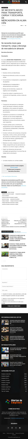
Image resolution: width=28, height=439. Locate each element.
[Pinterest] (14, 28)
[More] (20, 28)
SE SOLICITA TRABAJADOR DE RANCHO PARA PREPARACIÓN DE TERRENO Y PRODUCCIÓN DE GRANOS (7, 223)
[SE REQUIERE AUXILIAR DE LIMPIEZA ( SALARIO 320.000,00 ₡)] (5, 349)
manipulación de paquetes (20, 193)
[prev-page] (2, 261)
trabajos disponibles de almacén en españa (10, 202)
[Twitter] (10, 28)
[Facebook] (7, 28)
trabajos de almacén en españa (16, 200)
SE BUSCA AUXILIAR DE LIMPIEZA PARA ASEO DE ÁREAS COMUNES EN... (17, 322)
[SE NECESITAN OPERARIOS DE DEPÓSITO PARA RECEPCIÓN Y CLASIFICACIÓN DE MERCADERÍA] (5, 338)
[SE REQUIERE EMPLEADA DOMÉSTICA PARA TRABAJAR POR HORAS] (5, 356)
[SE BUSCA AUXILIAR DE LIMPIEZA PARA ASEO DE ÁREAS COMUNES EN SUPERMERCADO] (5, 322)
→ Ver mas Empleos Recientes (9, 176)
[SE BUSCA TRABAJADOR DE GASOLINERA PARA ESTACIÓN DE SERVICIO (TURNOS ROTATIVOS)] (5, 245)
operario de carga (5, 199)
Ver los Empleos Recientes (14, 38)
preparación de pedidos (14, 199)
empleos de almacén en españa (8, 193)
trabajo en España (5, 200)
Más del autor (17, 231)
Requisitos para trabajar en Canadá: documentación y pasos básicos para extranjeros (17, 364)
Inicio (2, 5)
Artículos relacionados (7, 231)
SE (14, 167)
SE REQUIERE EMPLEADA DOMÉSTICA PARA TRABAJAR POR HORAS (18, 356)
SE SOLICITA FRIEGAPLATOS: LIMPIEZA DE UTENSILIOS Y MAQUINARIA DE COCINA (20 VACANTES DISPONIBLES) (20, 223)
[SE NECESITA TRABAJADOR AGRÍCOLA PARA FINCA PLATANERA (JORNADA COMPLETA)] (5, 254)
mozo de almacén (5, 195)
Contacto (14, 434)
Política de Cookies (10, 433)
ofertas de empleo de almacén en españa (10, 197)
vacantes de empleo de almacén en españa (10, 204)
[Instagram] (12, 427)
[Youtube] (19, 428)
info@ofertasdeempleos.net (17, 418)
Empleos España (8, 5)
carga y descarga (11, 192)
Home (4, 433)
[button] (2, 2)
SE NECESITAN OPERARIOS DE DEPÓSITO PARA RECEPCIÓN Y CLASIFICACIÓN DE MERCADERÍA (17, 338)
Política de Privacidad (20, 433)
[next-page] (5, 261)
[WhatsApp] (17, 28)
